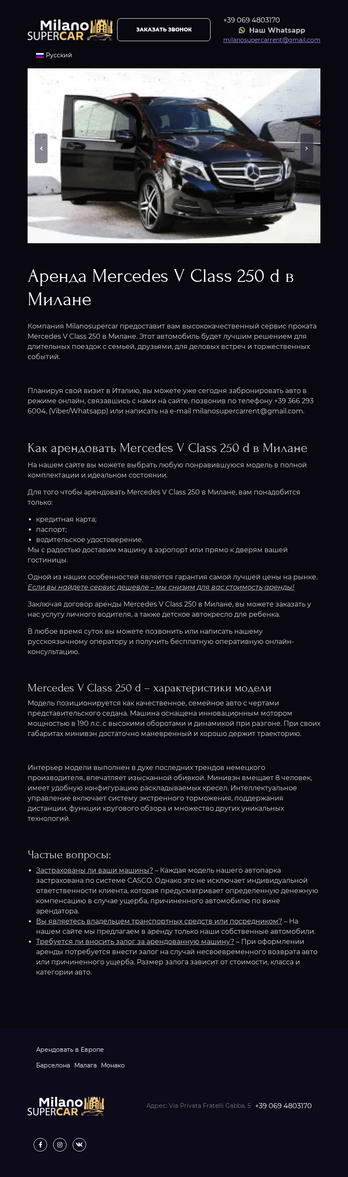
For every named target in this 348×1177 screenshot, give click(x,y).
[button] (41, 148)
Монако (113, 1065)
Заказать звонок (164, 29)
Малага (85, 1065)
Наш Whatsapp (276, 30)
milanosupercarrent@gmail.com (271, 40)
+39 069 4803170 (251, 20)
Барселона (53, 1065)
